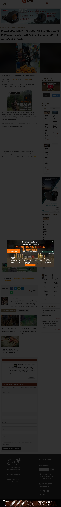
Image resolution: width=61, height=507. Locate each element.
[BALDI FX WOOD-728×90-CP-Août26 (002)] (30, 503)
